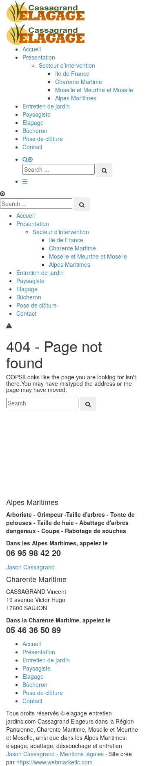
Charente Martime (78, 81)
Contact (32, 147)
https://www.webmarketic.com (54, 762)
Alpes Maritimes (75, 98)
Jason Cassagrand (30, 567)
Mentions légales (82, 754)
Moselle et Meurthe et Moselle (94, 90)
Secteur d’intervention (67, 65)
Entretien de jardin (46, 106)
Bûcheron (34, 130)
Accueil (31, 49)
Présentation (38, 57)
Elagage (33, 122)
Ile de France (72, 73)
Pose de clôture (42, 139)
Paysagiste (36, 114)
